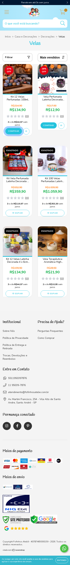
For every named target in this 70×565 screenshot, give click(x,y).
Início (8, 36)
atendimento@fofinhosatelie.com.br (28, 392)
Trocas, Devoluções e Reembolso (15, 357)
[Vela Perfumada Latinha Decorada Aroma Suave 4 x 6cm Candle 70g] (61, 125)
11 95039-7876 (17, 385)
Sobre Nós (9, 331)
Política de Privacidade (15, 338)
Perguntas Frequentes (50, 331)
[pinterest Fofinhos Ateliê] (28, 426)
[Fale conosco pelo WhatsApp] (64, 548)
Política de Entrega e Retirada (14, 346)
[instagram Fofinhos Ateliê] (7, 426)
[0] (63, 13)
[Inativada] (16, 504)
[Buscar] (63, 23)
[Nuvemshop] (14, 550)
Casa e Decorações (26, 36)
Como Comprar (46, 338)
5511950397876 (17, 378)
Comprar (48, 125)
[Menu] (7, 12)
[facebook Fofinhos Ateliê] (17, 426)
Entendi (62, 560)
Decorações (48, 36)
